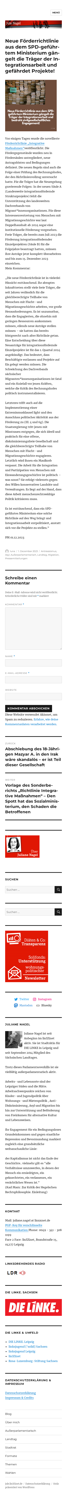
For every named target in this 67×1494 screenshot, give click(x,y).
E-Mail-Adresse (17, 673)
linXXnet (15, 1356)
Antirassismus (48, 551)
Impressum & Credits (19, 1397)
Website (11, 689)
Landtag (42, 554)
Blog (8, 1414)
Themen (11, 1464)
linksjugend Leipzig (22, 1351)
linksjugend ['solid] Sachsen (28, 1346)
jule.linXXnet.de (13, 1483)
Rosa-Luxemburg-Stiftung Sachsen (33, 1361)
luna (12, 551)
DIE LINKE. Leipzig (21, 1341)
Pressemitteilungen (16, 558)
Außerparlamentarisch (23, 554)
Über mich (12, 1422)
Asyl (7, 554)
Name (10, 656)
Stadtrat (10, 1447)
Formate (11, 1456)
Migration (53, 554)
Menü (56, 12)
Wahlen (10, 1472)
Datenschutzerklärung (20, 1393)
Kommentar (14, 604)
